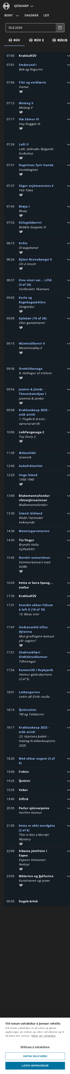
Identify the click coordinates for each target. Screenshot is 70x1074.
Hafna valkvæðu (35, 1056)
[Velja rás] (17, 15)
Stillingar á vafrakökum (35, 1047)
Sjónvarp (21, 6)
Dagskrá (31, 15)
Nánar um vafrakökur (43, 1036)
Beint (8, 15)
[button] (38, 56)
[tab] (14, 40)
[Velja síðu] (31, 6)
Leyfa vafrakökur (35, 1065)
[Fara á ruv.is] (6, 6)
